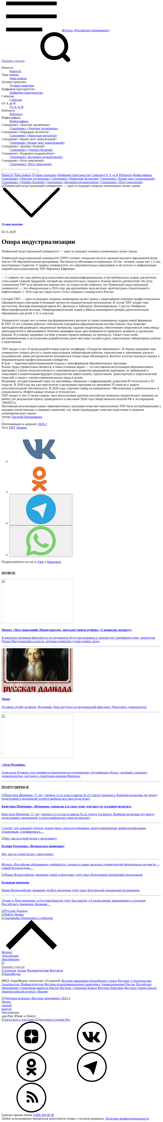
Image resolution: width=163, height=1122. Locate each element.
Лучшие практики (22, 85)
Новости (15, 71)
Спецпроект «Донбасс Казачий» (31, 149)
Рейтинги (16, 114)
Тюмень (21, 427)
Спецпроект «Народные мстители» (33, 135)
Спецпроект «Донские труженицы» (34, 128)
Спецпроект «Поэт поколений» (31, 164)
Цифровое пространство (26, 92)
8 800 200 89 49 (43, 1115)
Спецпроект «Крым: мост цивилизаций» (37, 142)
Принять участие (13, 61)
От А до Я (16, 107)
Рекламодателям (38, 970)
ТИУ (12, 427)
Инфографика (19, 121)
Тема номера (18, 78)
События (16, 99)
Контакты (56, 970)
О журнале (9, 970)
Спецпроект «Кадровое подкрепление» (36, 157)
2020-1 (42, 424)
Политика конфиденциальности (127, 1118)
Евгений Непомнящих (27, 417)
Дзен (40, 561)
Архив (21, 970)
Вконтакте (54, 561)
